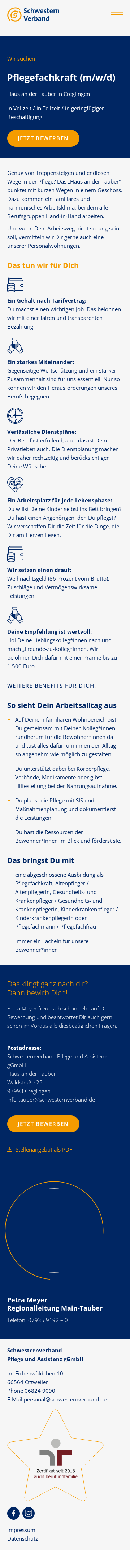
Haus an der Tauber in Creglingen (48, 93)
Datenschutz (22, 1538)
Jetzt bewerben (43, 138)
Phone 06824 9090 (31, 1390)
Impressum (21, 1529)
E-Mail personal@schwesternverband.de (57, 1399)
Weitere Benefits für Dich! (51, 685)
